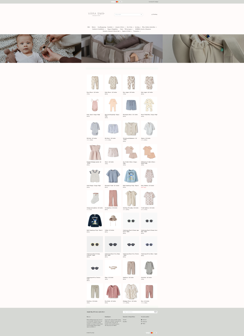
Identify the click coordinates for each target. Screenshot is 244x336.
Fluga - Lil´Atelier (109, 277)
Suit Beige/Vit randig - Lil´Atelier (130, 207)
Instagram (144, 321)
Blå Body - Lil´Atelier (92, 138)
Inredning (137, 27)
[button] (114, 27)
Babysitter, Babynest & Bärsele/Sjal (111, 31)
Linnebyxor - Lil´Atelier (128, 277)
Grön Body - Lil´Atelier (146, 277)
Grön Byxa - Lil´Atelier (92, 301)
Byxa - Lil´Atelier (145, 301)
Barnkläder (110, 27)
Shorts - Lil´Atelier (109, 162)
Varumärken (136, 31)
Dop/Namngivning (102, 27)
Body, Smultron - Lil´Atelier (147, 185)
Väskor (121, 29)
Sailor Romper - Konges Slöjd (94, 185)
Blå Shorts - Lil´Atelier (110, 138)
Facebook (144, 319)
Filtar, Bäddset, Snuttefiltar (148, 27)
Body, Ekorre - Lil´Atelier (111, 92)
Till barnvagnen (128, 29)
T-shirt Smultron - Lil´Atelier (148, 207)
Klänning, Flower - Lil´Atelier (130, 301)
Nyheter (94, 27)
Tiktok (143, 323)
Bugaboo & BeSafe (126, 31)
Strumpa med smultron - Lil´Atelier (95, 207)
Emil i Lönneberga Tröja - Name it (131, 185)
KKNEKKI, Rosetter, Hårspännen (143, 29)
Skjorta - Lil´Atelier (145, 138)
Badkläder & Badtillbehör (98, 29)
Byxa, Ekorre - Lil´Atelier (93, 92)
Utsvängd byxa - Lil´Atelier (111, 207)
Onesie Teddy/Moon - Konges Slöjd (149, 114)
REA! (88, 27)
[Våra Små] (104, 14)
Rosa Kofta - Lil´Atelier (110, 301)
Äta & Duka (129, 27)
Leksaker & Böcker (119, 27)
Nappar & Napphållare (113, 29)
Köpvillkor (125, 321)
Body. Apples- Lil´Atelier (147, 92)
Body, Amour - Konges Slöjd (93, 114)
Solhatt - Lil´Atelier (109, 230)
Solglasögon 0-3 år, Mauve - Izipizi (149, 253)
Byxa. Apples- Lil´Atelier (129, 92)
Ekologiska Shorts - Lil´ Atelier (130, 114)
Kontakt (124, 319)
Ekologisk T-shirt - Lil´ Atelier (112, 185)
